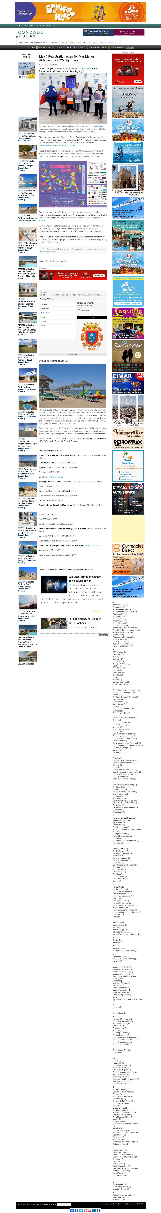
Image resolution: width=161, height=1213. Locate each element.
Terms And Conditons (106, 1204)
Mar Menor (98, 126)
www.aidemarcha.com (48, 145)
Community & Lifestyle (40, 42)
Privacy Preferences (64, 1204)
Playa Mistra (91, 545)
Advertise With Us (139, 1204)
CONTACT (25, 26)
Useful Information (89, 42)
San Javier (86, 68)
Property (73, 42)
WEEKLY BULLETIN (48, 26)
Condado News (23, 42)
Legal (124, 1204)
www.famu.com (68, 145)
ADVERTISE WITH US (35, 26)
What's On (54, 42)
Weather (64, 42)
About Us (130, 1204)
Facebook (73, 354)
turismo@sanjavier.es (53, 477)
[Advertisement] (128, 529)
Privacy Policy (117, 1204)
